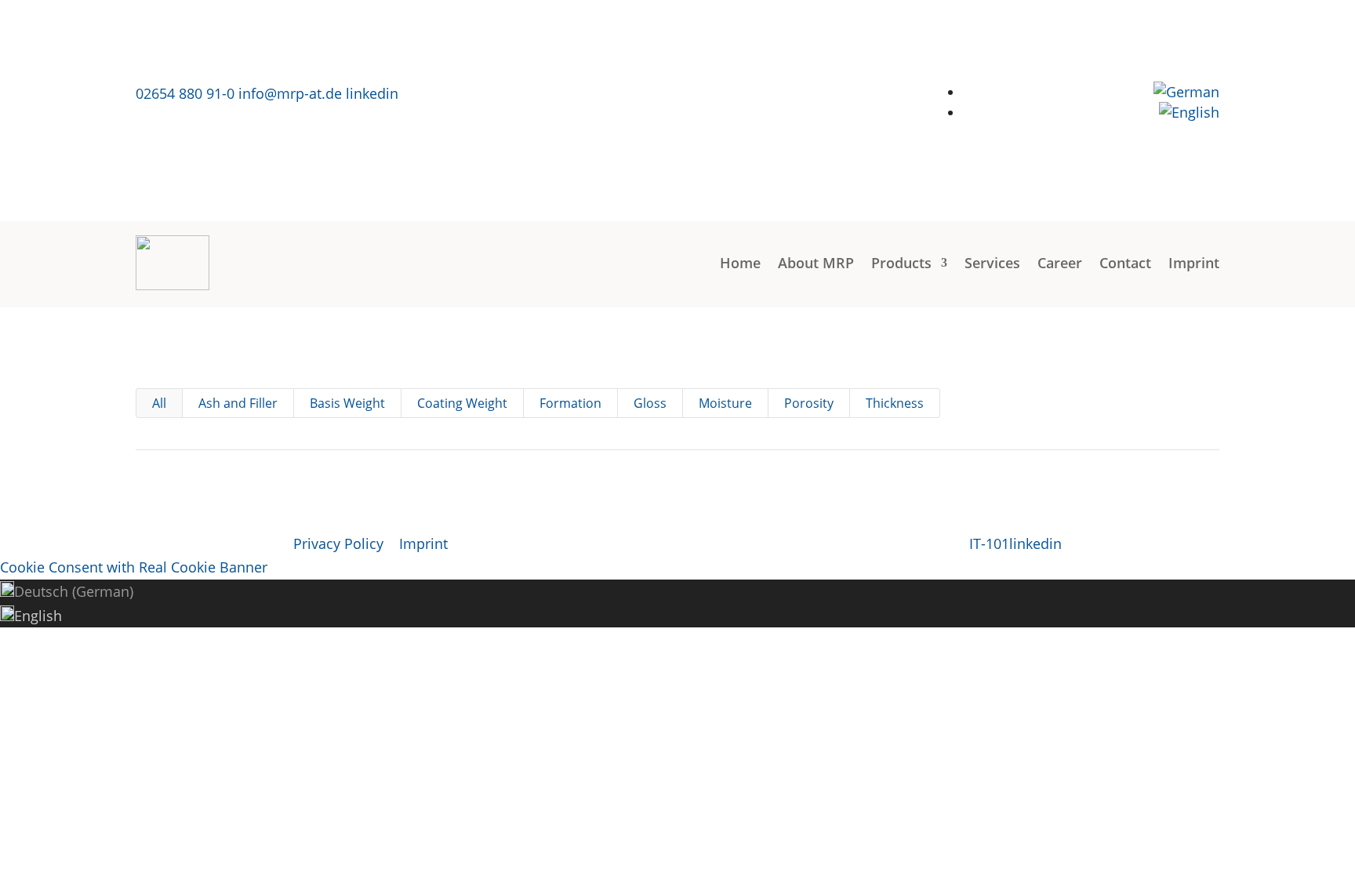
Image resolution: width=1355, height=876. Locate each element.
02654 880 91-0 (185, 93)
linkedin (372, 93)
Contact (1125, 262)
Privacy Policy (338, 543)
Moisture (725, 403)
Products (901, 262)
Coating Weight (462, 403)
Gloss (650, 403)
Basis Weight (347, 403)
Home (740, 262)
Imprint (1193, 262)
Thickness (895, 403)
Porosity (809, 403)
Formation (570, 403)
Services (992, 262)
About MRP (816, 262)
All (159, 403)
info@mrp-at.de (290, 93)
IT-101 (989, 543)
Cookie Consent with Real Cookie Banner (133, 567)
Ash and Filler (238, 403)
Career (1059, 262)
